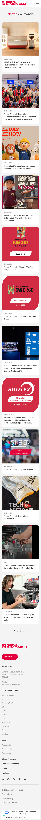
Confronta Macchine (10, 764)
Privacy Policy (7, 794)
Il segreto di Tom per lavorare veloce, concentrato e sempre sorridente (19, 167)
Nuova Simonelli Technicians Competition (16, 518)
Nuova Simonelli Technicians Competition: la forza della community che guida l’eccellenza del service (20, 117)
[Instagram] (8, 779)
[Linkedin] (3, 779)
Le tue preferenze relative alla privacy (22, 812)
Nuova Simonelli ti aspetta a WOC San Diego (20, 318)
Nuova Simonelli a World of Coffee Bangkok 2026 (18, 269)
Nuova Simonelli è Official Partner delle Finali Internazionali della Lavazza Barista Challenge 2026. (20, 368)
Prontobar (6, 723)
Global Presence (9, 759)
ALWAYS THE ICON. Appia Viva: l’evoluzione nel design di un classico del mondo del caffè (19, 65)
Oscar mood (7, 727)
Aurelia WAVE (7, 703)
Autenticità (6, 753)
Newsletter (9, 657)
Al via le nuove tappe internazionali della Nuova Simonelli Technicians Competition (18, 218)
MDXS (4, 715)
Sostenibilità (7, 749)
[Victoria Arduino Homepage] (9, 3)
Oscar (4, 730)
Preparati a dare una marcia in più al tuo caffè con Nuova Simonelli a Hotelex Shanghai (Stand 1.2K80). (19, 420)
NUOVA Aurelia (8, 696)
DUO (4, 719)
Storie (4, 769)
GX (3, 707)
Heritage (5, 773)
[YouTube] (25, 779)
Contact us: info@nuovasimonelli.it (11, 684)
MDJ (4, 711)
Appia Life (6, 699)
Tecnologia (6, 745)
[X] (14, 779)
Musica (5, 734)
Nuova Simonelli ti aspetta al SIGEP (18, 470)
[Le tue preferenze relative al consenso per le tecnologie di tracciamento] (4, 816)
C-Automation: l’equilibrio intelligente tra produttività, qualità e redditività (19, 567)
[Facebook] (19, 779)
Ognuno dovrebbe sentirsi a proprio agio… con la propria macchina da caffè (19, 617)
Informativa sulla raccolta (14, 817)
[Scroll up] (15, 646)
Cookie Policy (7, 799)
